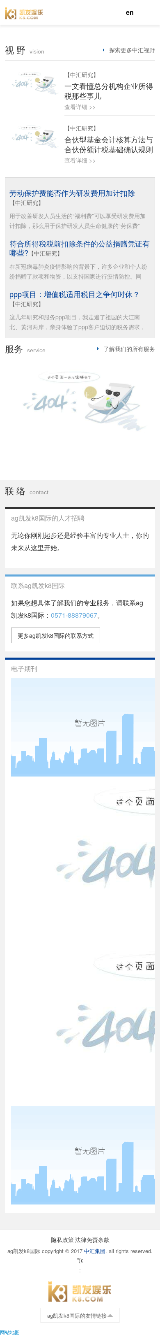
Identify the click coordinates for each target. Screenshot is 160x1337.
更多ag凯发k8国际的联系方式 (56, 635)
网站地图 (10, 1331)
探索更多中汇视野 (132, 50)
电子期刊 (24, 668)
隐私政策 (62, 1239)
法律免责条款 (92, 1239)
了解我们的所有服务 (129, 348)
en (130, 12)
